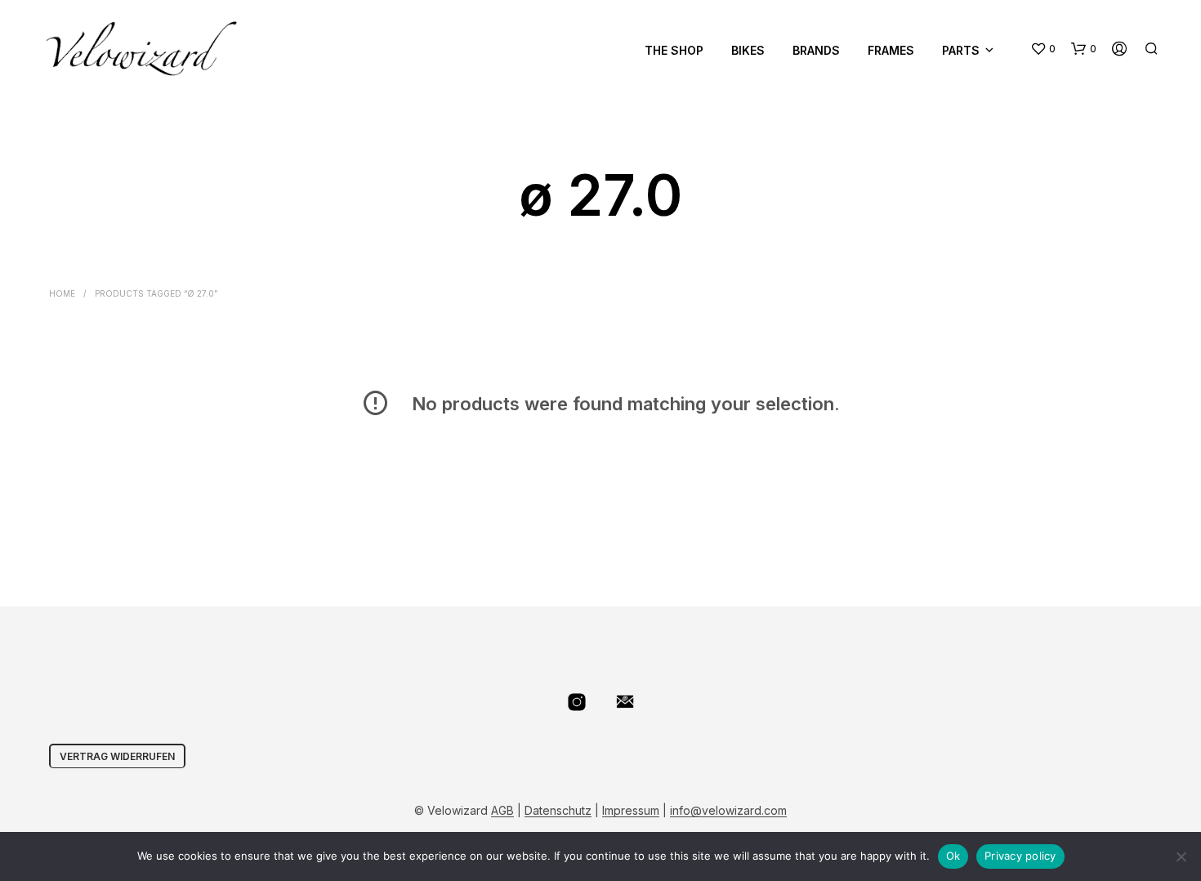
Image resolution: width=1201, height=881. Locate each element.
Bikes (748, 50)
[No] (1180, 856)
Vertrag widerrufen (117, 756)
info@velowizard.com (728, 810)
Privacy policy (1020, 855)
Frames (891, 50)
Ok (953, 855)
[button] (1043, 49)
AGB (502, 810)
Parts (961, 50)
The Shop (674, 50)
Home (62, 293)
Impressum (630, 810)
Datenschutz (558, 810)
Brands (816, 50)
